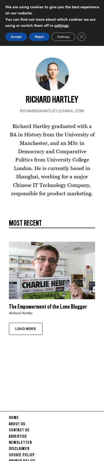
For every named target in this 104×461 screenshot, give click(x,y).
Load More (25, 329)
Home (14, 418)
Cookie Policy (22, 455)
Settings (63, 37)
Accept (16, 37)
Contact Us (19, 430)
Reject (39, 37)
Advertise (18, 437)
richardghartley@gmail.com (52, 111)
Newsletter (20, 443)
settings (61, 25)
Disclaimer (19, 449)
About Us (17, 424)
